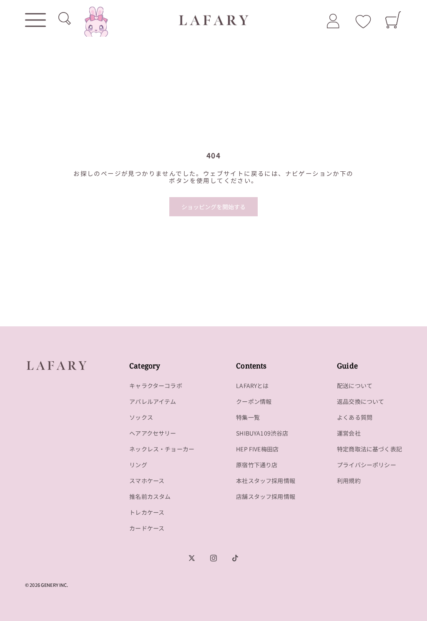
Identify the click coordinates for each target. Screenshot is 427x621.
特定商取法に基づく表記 (369, 449)
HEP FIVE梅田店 (257, 449)
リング (138, 465)
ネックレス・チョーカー (161, 449)
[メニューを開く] (35, 20)
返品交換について (360, 401)
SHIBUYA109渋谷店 (262, 433)
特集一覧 (248, 417)
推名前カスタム (150, 496)
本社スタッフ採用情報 (265, 480)
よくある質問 (354, 417)
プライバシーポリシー (366, 465)
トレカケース (146, 512)
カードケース (146, 528)
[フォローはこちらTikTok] (235, 558)
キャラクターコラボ (155, 385)
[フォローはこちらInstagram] (213, 558)
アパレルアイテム (152, 401)
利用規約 (349, 480)
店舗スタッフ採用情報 (265, 496)
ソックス (141, 417)
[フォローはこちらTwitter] (192, 558)
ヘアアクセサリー (152, 433)
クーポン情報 (253, 401)
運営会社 (349, 433)
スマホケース (146, 480)
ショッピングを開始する (213, 207)
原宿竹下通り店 (256, 465)
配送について (354, 385)
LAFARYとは (252, 385)
